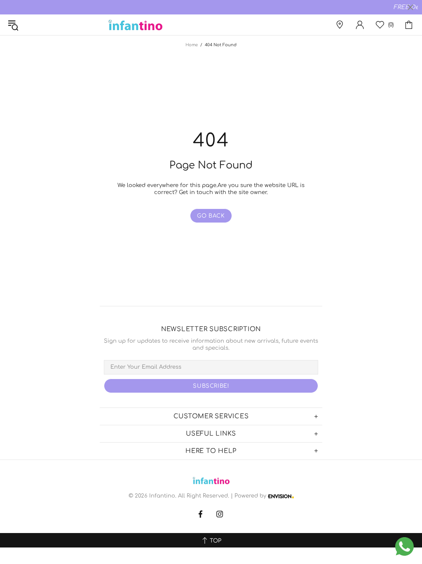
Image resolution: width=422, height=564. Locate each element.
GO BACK (211, 216)
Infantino (135, 25)
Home (191, 45)
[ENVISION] (281, 496)
